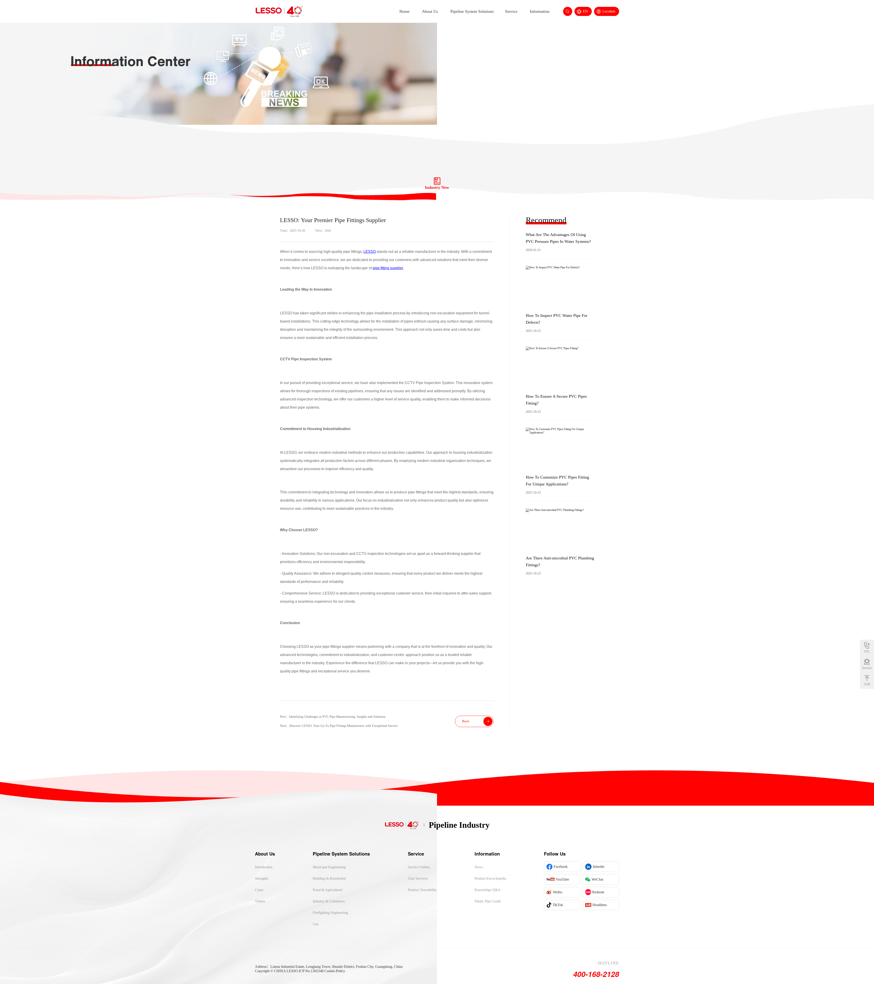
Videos (260, 901)
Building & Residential (329, 878)
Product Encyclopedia (490, 878)
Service (511, 11)
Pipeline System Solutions (472, 11)
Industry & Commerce (329, 901)
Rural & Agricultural (327, 890)
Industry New (804, 110)
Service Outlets (419, 867)
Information (539, 11)
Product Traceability (422, 890)
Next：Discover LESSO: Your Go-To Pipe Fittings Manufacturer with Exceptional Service (339, 726)
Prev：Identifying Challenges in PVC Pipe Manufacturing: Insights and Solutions (332, 716)
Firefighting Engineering (330, 913)
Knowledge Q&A (488, 890)
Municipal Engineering (329, 867)
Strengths (261, 878)
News (479, 867)
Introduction (263, 867)
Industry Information (777, 110)
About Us (430, 11)
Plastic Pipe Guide (488, 901)
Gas (315, 924)
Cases (259, 890)
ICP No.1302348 (311, 971)
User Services (418, 878)
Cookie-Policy (334, 971)
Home (404, 11)
